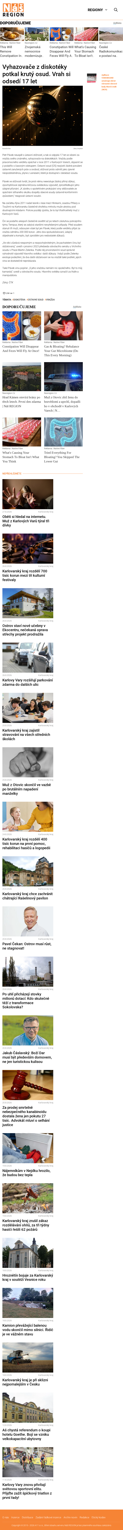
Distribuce (27, 1517)
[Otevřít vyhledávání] (116, 9)
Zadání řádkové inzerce (48, 1517)
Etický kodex (98, 1517)
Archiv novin (70, 1517)
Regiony (95, 10)
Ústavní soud (36, 299)
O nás (5, 1517)
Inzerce (15, 1517)
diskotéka (19, 299)
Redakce (84, 1517)
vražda (50, 299)
